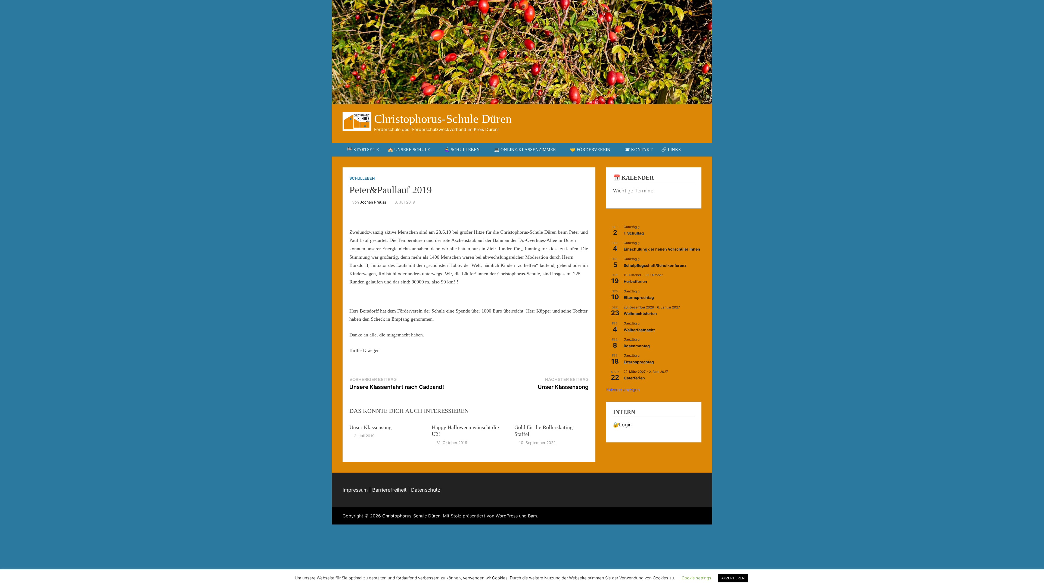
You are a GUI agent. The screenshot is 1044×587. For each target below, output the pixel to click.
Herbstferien (635, 281)
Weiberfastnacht (639, 329)
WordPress (507, 516)
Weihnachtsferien (640, 313)
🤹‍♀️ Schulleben (462, 149)
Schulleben (362, 178)
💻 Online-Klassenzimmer (525, 149)
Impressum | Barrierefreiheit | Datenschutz (391, 490)
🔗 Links (671, 149)
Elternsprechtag (639, 297)
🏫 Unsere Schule (409, 149)
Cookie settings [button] (696, 577)
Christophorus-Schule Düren (443, 119)
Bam (532, 516)
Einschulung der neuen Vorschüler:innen (662, 249)
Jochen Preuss (373, 202)
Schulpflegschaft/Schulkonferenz (655, 265)
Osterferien (634, 378)
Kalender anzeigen (622, 389)
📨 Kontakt (638, 149)
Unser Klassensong (370, 427)
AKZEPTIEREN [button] (733, 578)
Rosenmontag (637, 346)
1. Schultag (634, 233)
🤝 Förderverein (590, 149)
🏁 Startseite (363, 149)
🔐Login (622, 424)
